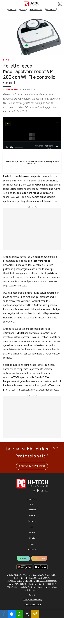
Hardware (32, 509)
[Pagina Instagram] (60, 4)
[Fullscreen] (57, 147)
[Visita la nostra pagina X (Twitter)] (42, 491)
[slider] (18, 147)
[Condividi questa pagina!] (35, 614)
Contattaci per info (32, 466)
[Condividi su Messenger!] (12, 614)
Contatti (32, 595)
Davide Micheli (10, 89)
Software (32, 521)
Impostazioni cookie (33, 604)
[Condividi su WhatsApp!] (19, 614)
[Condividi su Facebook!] (4, 614)
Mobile (32, 515)
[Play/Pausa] (7, 147)
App (32, 526)
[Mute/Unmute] (11, 147)
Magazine (32, 549)
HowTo (32, 538)
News (23, 9)
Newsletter (36, 9)
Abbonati (51, 9)
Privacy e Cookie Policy (32, 599)
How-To (12, 9)
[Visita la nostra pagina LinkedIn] (38, 491)
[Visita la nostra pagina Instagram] (34, 491)
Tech (32, 544)
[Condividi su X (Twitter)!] (27, 614)
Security (32, 532)
